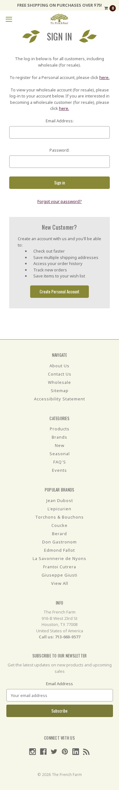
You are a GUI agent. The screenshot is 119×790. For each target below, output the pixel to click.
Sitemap (60, 390)
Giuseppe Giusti (59, 575)
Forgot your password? (59, 201)
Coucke (59, 525)
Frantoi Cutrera (59, 567)
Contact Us (59, 374)
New (59, 445)
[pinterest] (65, 751)
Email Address (59, 683)
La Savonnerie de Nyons (59, 558)
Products (59, 429)
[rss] (86, 751)
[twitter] (54, 751)
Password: (59, 150)
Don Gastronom (59, 542)
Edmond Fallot (59, 550)
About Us (59, 366)
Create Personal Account (59, 291)
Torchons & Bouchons (59, 517)
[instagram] (32, 751)
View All (59, 583)
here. (104, 77)
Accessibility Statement (59, 399)
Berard (59, 533)
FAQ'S (59, 462)
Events (59, 470)
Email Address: (60, 121)
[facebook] (43, 751)
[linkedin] (75, 751)
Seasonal (60, 453)
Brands (59, 437)
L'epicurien (59, 509)
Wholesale (59, 382)
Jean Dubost (59, 500)
